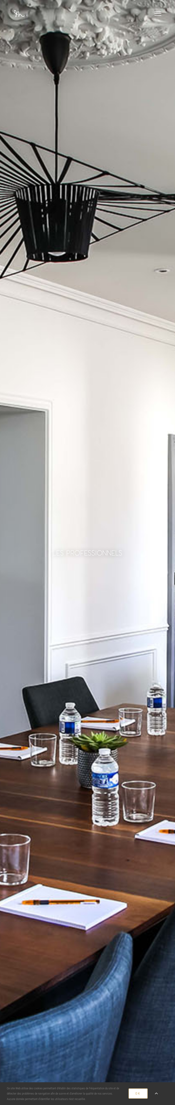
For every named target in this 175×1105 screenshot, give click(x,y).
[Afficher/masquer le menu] (158, 14)
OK (138, 1093)
